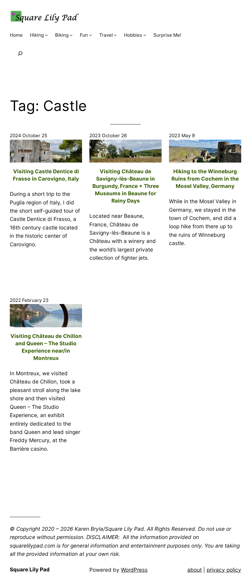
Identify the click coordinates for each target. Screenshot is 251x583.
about (194, 569)
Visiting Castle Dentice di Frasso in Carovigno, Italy (46, 175)
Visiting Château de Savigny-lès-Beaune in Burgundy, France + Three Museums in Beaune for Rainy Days (125, 186)
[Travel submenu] (115, 35)
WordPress (134, 569)
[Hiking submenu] (46, 35)
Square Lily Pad (30, 569)
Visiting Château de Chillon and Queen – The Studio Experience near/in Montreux (46, 347)
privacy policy (224, 569)
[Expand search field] (20, 53)
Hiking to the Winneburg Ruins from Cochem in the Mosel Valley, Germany (205, 178)
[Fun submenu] (90, 35)
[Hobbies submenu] (144, 35)
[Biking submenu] (71, 35)
